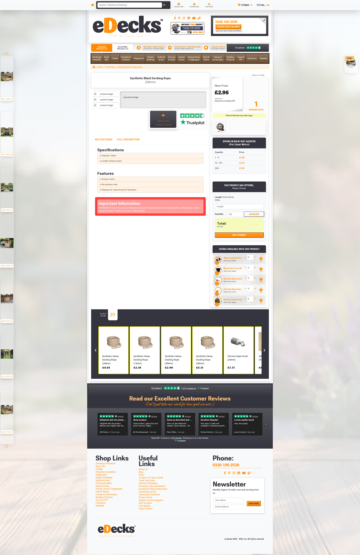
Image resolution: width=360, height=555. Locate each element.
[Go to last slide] (96, 121)
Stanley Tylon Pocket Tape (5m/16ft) (240, 299)
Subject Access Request (151, 500)
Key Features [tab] (103, 139)
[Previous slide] (7, 53)
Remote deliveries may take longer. (239, 116)
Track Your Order (147, 480)
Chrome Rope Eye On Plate (236, 289)
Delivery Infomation (148, 483)
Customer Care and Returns (152, 486)
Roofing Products (122, 48)
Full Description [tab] (128, 139)
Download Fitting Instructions (153, 489)
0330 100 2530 (226, 22)
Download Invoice (147, 491)
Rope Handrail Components (130, 67)
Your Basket (144, 505)
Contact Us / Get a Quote (151, 477)
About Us (143, 469)
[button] (97, 58)
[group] (7, 83)
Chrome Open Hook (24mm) (236, 279)
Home (100, 67)
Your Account (145, 503)
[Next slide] (143, 121)
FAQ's (141, 475)
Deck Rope (110, 67)
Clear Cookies (146, 508)
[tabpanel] (239, 26)
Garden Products (101, 48)
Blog (141, 472)
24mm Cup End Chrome (234, 258)
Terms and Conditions (149, 494)
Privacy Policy (145, 497)
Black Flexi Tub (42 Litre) (235, 268)
